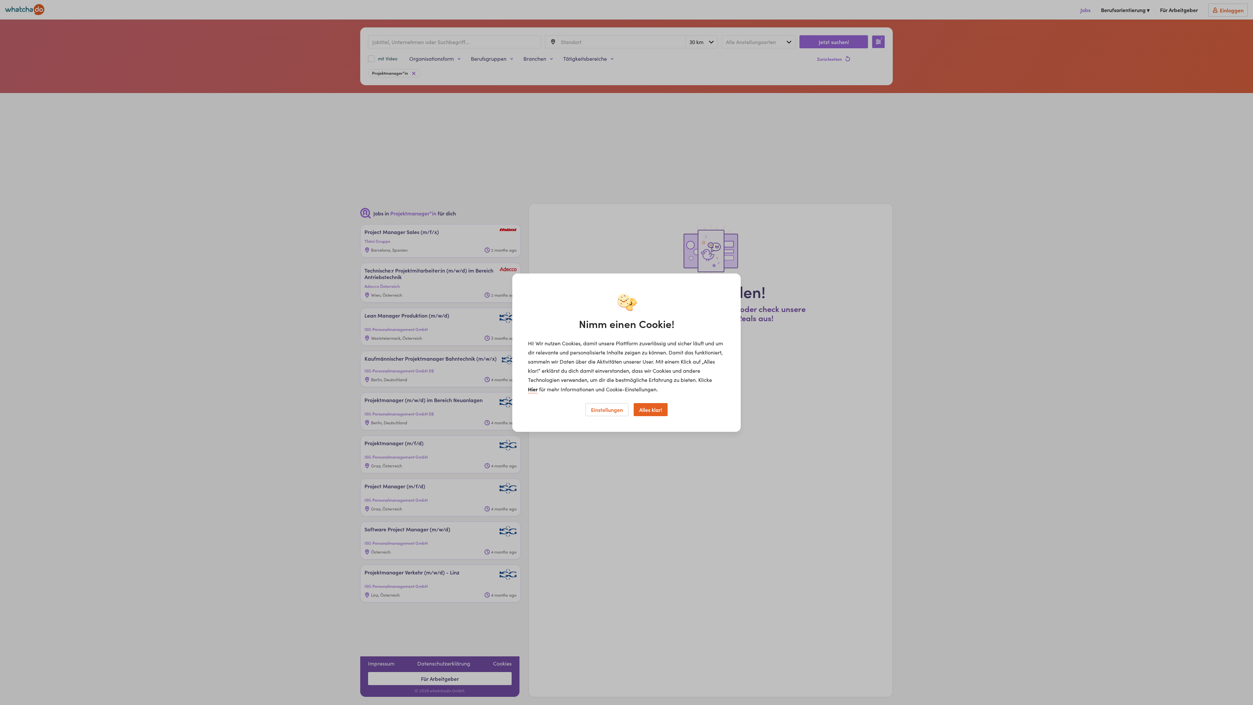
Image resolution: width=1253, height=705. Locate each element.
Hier (533, 389)
